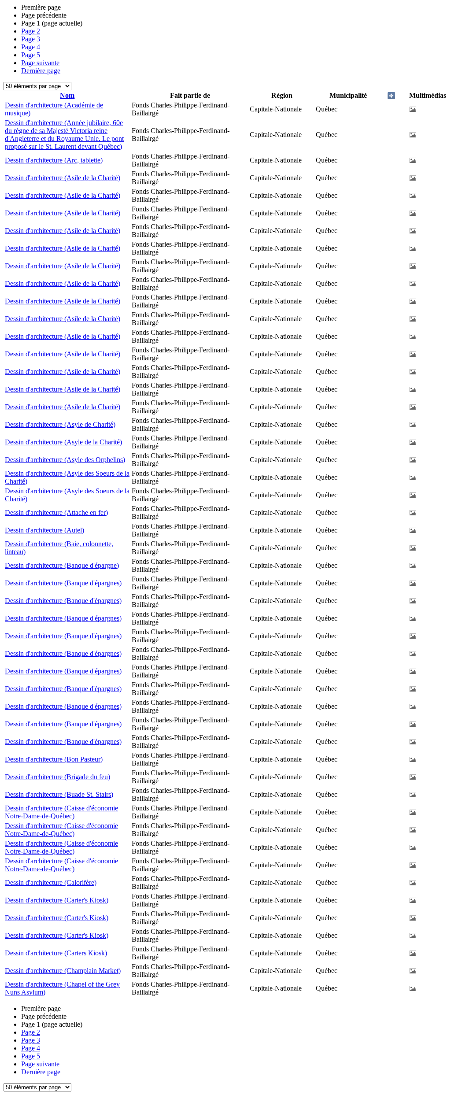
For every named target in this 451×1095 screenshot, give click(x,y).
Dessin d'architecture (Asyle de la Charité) (63, 442)
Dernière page (40, 70)
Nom (67, 95)
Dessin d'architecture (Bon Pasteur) (54, 759)
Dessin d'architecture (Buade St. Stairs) (59, 794)
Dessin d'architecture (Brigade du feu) (57, 777)
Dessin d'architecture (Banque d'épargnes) (63, 583)
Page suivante (40, 63)
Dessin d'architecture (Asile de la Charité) (62, 177)
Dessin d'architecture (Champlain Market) (63, 970)
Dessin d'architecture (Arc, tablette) (54, 160)
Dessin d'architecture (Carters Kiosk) (56, 953)
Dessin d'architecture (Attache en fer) (56, 512)
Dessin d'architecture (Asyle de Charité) (60, 424)
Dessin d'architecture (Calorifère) (50, 882)
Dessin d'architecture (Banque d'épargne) (62, 565)
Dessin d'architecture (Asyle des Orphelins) (65, 459)
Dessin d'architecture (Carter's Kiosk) (56, 900)
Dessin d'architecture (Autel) (44, 530)
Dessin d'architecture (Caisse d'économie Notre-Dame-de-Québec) (61, 812)
